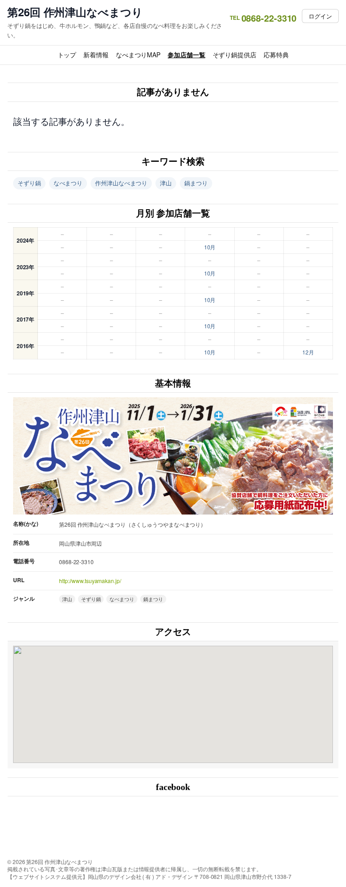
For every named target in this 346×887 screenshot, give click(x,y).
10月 (210, 247)
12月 (308, 352)
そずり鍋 (29, 183)
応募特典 (276, 54)
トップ (67, 54)
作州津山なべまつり (121, 183)
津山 (166, 183)
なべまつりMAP (138, 54)
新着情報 (96, 54)
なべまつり (68, 183)
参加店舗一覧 (186, 54)
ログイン (320, 16)
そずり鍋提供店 (234, 54)
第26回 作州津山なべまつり (75, 11)
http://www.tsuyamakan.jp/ (90, 580)
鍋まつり (196, 183)
